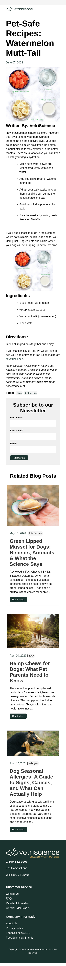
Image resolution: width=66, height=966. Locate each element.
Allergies (33, 763)
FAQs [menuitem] (9, 898)
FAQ (31, 655)
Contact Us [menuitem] (12, 893)
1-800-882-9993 (17, 861)
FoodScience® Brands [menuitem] (19, 937)
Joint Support (35, 533)
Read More (18, 599)
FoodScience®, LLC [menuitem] (18, 932)
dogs (19, 393)
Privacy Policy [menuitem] (14, 928)
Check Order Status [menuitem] (17, 908)
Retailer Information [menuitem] (17, 903)
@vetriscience (14, 359)
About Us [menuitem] (11, 923)
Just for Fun (31, 393)
